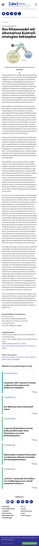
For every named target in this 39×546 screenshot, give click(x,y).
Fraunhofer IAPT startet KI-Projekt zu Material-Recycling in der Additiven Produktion (20, 385)
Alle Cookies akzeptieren (29, 543)
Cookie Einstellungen (26, 515)
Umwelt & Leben (7, 513)
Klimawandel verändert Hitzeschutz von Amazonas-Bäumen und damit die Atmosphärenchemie (20, 457)
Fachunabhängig (7, 518)
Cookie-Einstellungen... (7, 543)
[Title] (11, 13)
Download (19, 69)
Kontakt (23, 513)
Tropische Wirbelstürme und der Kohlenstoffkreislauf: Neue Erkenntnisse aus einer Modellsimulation (18, 432)
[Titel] (3, 13)
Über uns (23, 506)
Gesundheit (5, 511)
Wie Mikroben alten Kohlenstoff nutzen (18, 408)
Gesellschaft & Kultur (8, 509)
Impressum (23, 509)
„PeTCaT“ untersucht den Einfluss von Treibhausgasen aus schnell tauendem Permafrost (19, 481)
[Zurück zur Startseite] (19, 4)
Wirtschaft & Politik (7, 515)
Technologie (5, 506)
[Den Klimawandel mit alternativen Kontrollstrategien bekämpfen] (7, 13)
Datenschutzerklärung (26, 511)
